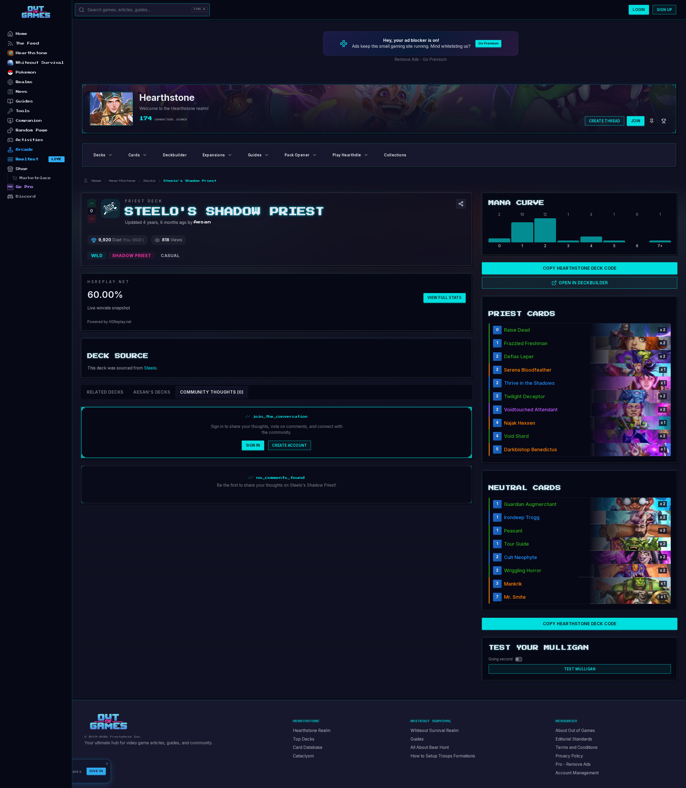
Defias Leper (519, 356)
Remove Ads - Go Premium (420, 59)
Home (21, 33)
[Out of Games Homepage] (108, 721)
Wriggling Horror (522, 570)
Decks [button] (100, 155)
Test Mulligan (579, 669)
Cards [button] (134, 155)
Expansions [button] (214, 155)
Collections (395, 155)
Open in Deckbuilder (583, 282)
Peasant (513, 531)
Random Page (32, 130)
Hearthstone (31, 52)
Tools (23, 110)
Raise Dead (517, 330)
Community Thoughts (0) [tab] (212, 392)
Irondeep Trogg (521, 517)
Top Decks (303, 739)
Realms (24, 81)
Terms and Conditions (576, 747)
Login (639, 10)
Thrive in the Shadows (529, 383)
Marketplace (35, 177)
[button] (461, 204)
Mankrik (513, 584)
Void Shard (516, 436)
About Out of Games (575, 730)
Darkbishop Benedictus (530, 449)
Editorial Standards (573, 739)
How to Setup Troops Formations (443, 756)
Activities (29, 139)
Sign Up (664, 10)
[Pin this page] (85, 180)
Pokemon (26, 72)
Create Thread (604, 121)
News (22, 91)
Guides (417, 739)
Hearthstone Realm (311, 730)
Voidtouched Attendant (531, 409)
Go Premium (488, 43)
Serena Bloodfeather (527, 370)
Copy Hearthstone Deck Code (580, 268)
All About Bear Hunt (430, 747)
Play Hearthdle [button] (347, 155)
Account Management (577, 772)
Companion (29, 120)
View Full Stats (444, 297)
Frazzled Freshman (525, 343)
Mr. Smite (515, 597)
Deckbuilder (175, 155)
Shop (22, 168)
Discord (26, 196)
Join (635, 121)
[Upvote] (91, 203)
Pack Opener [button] (297, 155)
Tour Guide (516, 544)
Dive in (96, 771)
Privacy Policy (569, 756)
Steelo (150, 368)
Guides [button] (255, 155)
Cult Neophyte (520, 557)
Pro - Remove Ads (573, 764)
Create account (289, 445)
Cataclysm (303, 756)
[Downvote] (91, 219)
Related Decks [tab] (105, 392)
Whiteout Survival (40, 62)
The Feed (27, 43)
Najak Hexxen (519, 423)
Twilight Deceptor (524, 396)
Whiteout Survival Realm (434, 730)
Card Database (307, 747)
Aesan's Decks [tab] (151, 392)
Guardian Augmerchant (530, 504)
